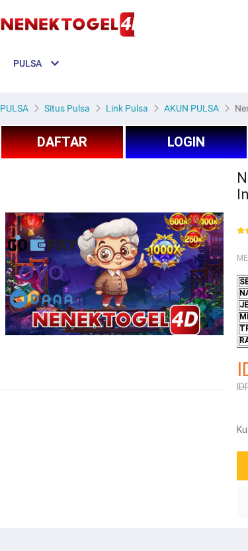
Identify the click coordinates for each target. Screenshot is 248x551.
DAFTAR (62, 142)
